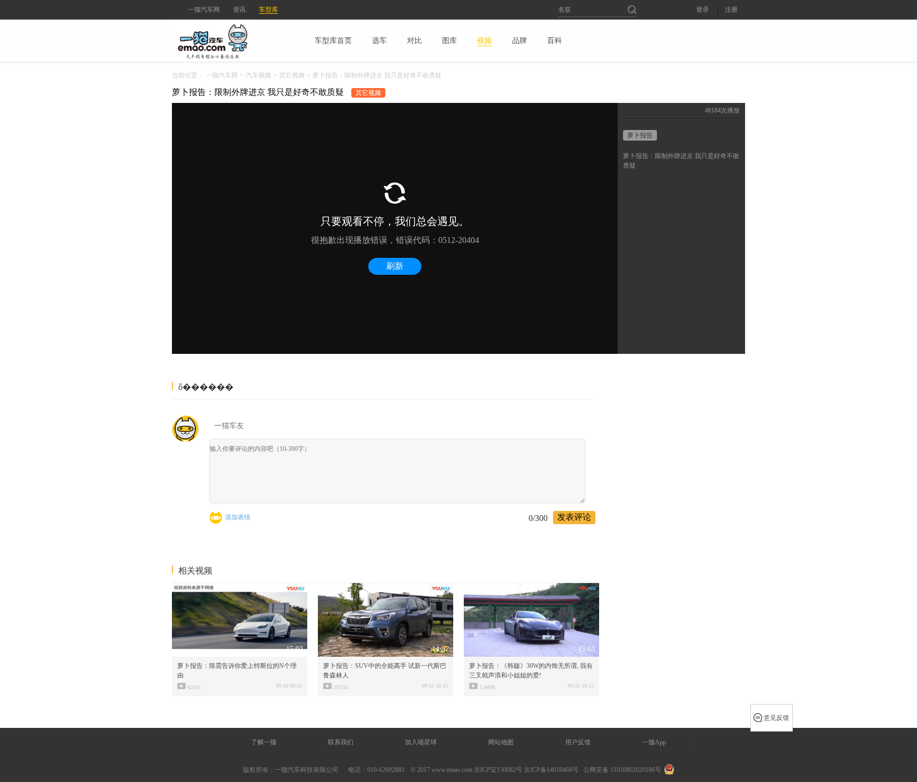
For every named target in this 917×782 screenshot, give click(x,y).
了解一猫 (263, 742)
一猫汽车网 (204, 9)
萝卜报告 (640, 135)
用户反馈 (578, 742)
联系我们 (340, 742)
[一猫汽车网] (231, 40)
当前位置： (188, 75)
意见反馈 (776, 718)
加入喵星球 (421, 742)
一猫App (654, 742)
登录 (702, 9)
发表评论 (574, 517)
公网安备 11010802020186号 (622, 770)
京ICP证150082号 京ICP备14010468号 (526, 770)
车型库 (268, 9)
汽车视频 (258, 75)
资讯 (239, 9)
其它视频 (292, 75)
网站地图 (501, 742)
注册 (731, 9)
